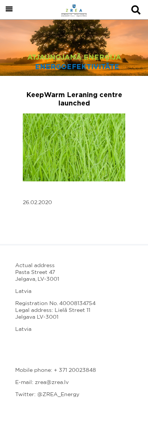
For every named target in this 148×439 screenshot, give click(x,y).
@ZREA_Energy (58, 394)
